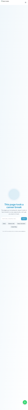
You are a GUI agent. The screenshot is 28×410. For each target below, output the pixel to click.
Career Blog (14, 226)
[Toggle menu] (25, 2)
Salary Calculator (21, 223)
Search (24, 218)
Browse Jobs (11, 223)
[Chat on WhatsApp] (25, 402)
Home (4, 223)
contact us (23, 231)
